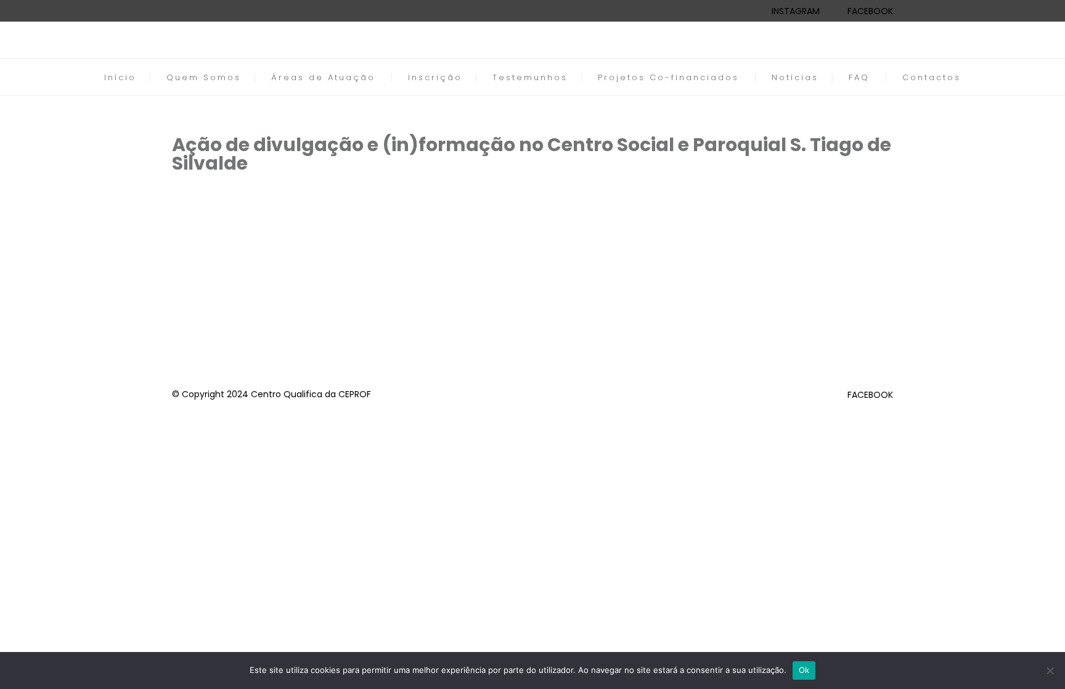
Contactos (931, 77)
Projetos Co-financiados (668, 77)
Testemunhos (530, 77)
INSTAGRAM (796, 11)
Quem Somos (203, 77)
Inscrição (435, 77)
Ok (804, 670)
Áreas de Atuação (323, 77)
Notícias (795, 77)
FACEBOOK (870, 11)
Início (120, 77)
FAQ (859, 77)
